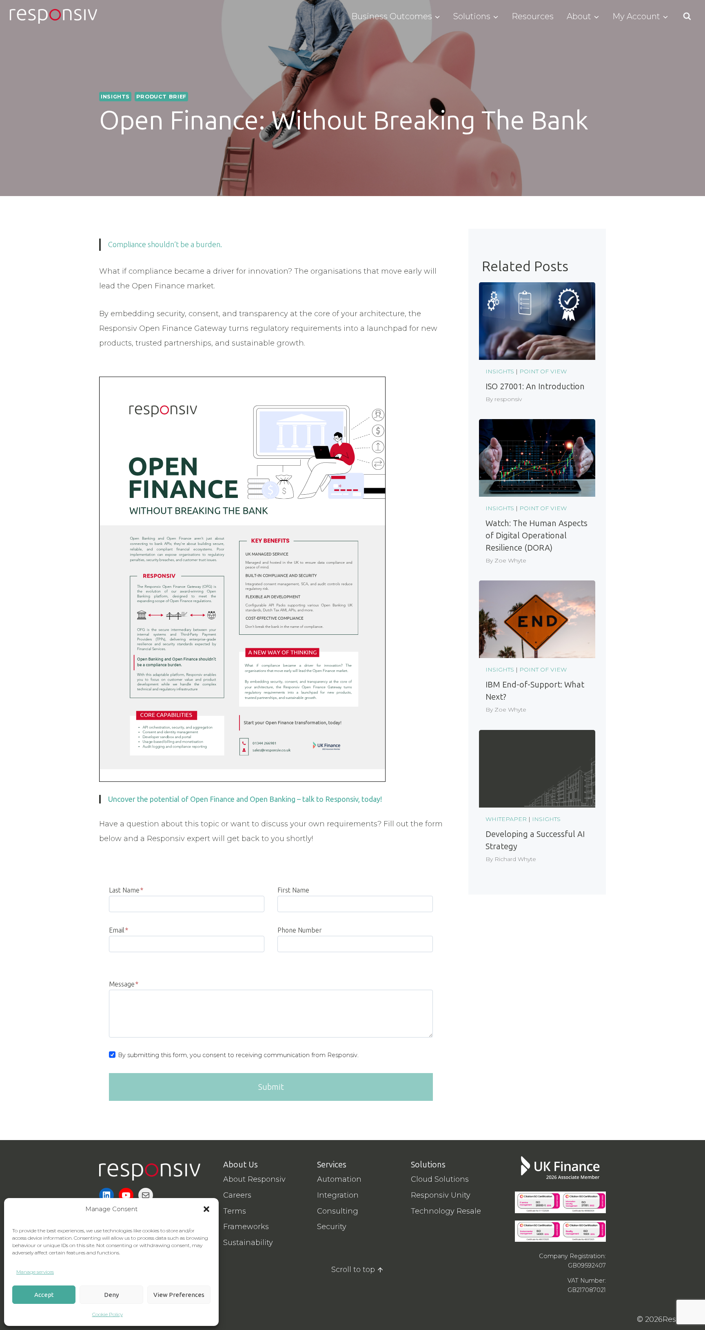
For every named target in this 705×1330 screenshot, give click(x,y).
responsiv (508, 399)
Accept (44, 1294)
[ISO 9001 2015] (583, 1231)
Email (118, 930)
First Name (293, 890)
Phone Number (299, 930)
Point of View (543, 371)
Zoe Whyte (510, 560)
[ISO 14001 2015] (537, 1231)
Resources (533, 16)
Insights (115, 97)
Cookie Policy (107, 1314)
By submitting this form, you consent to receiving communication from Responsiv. (238, 1055)
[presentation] (537, 321)
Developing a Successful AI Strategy (535, 840)
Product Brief (161, 97)
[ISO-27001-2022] (583, 1202)
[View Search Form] (687, 16)
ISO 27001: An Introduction (535, 386)
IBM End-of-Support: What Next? (535, 691)
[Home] (149, 1171)
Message (123, 984)
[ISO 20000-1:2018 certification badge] (537, 1202)
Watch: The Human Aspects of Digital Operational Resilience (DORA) (537, 535)
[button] (206, 1209)
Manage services (35, 1272)
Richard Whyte (515, 859)
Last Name (126, 890)
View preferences (178, 1294)
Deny (111, 1294)
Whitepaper (506, 819)
